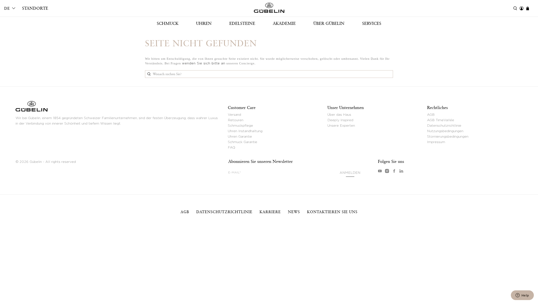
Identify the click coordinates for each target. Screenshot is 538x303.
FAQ (231, 147)
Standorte (35, 8)
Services (371, 23)
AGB (431, 114)
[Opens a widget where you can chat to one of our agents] (522, 295)
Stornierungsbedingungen (447, 136)
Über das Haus (339, 114)
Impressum (436, 142)
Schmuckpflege (240, 125)
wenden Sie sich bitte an (203, 63)
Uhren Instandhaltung (245, 131)
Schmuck (167, 23)
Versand (234, 114)
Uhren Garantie (240, 136)
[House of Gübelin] (269, 9)
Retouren (235, 120)
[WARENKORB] (530, 8)
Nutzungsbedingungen (445, 131)
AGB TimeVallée (440, 120)
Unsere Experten (341, 125)
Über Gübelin (328, 23)
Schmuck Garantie (242, 142)
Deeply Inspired (340, 120)
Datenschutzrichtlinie (444, 125)
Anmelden (350, 172)
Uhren (204, 23)
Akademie (284, 23)
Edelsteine (242, 23)
